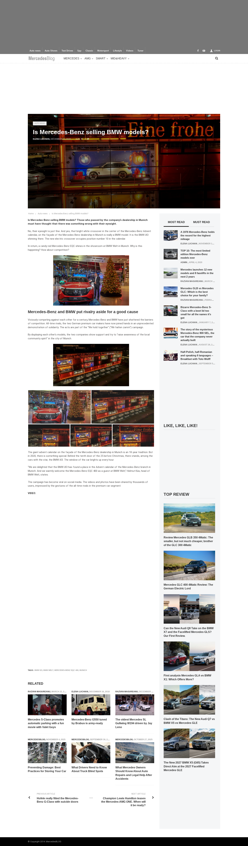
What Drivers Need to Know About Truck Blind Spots (89, 769)
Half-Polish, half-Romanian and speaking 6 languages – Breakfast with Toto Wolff (197, 355)
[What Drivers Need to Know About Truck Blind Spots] (91, 752)
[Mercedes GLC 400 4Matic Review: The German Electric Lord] (189, 565)
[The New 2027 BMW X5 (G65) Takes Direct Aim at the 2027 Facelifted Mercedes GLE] (189, 743)
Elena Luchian (41, 139)
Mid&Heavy (119, 58)
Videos (129, 51)
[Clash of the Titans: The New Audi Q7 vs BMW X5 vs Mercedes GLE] (189, 699)
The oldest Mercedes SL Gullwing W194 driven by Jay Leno (133, 723)
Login (217, 51)
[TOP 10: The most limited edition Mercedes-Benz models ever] (171, 254)
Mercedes (71, 58)
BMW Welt (48, 670)
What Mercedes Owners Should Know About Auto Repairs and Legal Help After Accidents (133, 773)
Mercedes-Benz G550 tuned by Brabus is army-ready (89, 721)
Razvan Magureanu (39, 691)
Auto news (35, 51)
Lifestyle (117, 51)
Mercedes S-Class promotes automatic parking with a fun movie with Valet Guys (46, 723)
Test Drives (67, 51)
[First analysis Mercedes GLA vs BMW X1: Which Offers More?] (189, 656)
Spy (79, 51)
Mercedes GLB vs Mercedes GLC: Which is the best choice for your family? (197, 292)
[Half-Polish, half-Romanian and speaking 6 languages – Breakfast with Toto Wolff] (171, 355)
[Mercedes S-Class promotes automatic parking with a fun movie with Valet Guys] (47, 704)
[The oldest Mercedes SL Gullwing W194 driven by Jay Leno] (134, 704)
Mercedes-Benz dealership (96, 452)
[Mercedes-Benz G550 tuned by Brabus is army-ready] (91, 704)
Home (31, 213)
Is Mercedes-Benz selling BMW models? (70, 213)
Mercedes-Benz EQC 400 (66, 670)
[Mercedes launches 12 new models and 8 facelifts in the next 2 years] (171, 272)
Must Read (201, 222)
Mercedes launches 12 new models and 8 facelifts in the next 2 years (197, 273)
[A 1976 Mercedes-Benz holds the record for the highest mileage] (171, 235)
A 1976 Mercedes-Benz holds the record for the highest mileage (198, 235)
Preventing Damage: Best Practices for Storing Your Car (47, 769)
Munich (83, 670)
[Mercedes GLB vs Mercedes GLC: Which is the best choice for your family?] (171, 291)
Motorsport (103, 51)
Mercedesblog (36, 739)
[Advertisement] (124, 23)
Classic (89, 51)
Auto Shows (51, 51)
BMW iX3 (38, 670)
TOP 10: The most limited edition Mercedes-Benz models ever (195, 254)
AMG (88, 58)
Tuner (140, 51)
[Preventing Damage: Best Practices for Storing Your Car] (47, 752)
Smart (100, 58)
